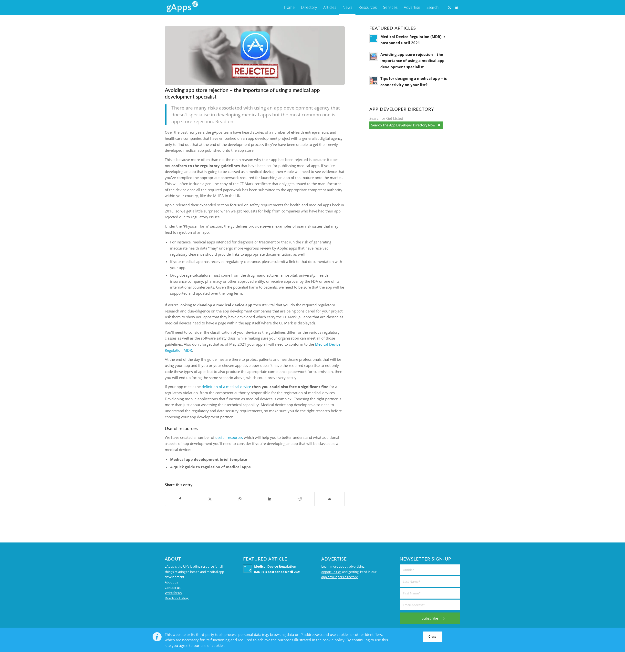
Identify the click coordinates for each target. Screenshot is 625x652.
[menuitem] (289, 7)
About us (171, 582)
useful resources (229, 437)
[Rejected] (255, 55)
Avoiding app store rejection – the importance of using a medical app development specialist (412, 60)
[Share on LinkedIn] (269, 499)
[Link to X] (449, 7)
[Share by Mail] (329, 499)
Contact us (172, 587)
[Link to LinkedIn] (456, 7)
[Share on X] (210, 499)
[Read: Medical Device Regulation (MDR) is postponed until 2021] (373, 38)
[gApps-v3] (182, 7)
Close (432, 636)
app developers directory (339, 577)
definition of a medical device (226, 386)
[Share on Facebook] (180, 499)
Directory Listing (176, 598)
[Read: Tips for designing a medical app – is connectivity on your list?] (373, 80)
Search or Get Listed (386, 118)
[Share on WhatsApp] (240, 499)
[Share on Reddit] (299, 499)
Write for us (173, 593)
